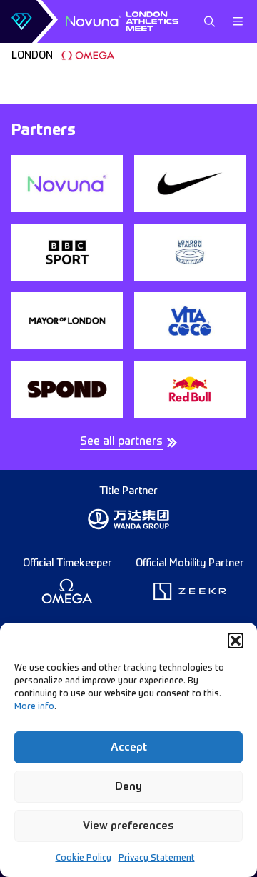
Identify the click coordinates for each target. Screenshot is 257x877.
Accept (129, 747)
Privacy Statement (157, 858)
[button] (235, 640)
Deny (128, 786)
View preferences (128, 826)
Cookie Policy (83, 858)
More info (34, 707)
